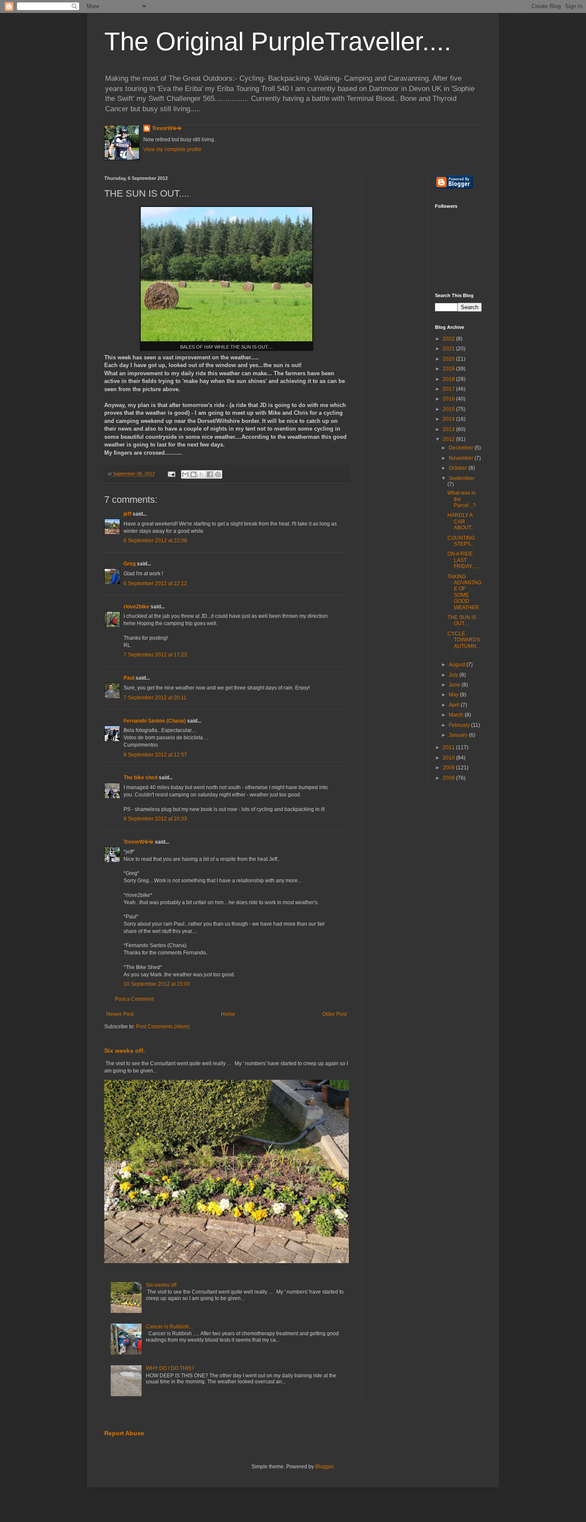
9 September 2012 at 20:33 (155, 819)
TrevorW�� (167, 128)
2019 (449, 369)
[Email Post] (171, 473)
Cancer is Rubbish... (169, 1327)
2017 (449, 389)
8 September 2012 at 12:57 (155, 755)
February (460, 725)
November (461, 458)
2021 (449, 349)
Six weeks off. (124, 1050)
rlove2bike (136, 607)
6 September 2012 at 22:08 (155, 541)
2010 (449, 758)
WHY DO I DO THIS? (170, 1368)
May (454, 695)
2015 (449, 409)
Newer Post (119, 1014)
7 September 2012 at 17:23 (155, 655)
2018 (449, 379)
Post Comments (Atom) (163, 1027)
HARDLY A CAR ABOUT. (459, 521)
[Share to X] (201, 474)
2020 (449, 359)
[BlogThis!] (193, 474)
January (459, 735)
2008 (449, 778)
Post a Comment (134, 999)
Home (228, 1014)
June (455, 685)
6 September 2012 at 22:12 (155, 583)
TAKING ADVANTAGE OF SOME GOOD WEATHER (464, 592)
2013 (449, 429)
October (458, 468)
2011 (449, 747)
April (455, 705)
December (461, 448)
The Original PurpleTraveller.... (277, 41)
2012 (449, 439)
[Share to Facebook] (209, 474)
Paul (129, 678)
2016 (449, 399)
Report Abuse (124, 1433)
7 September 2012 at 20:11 (155, 698)
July (454, 675)
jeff (127, 514)
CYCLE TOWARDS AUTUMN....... (464, 643)
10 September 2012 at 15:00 (157, 984)
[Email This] (185, 474)
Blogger (324, 1467)
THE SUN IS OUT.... (461, 620)
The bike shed (140, 778)
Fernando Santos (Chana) (155, 721)
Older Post (334, 1014)
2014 (449, 419)
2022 (449, 339)
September (461, 478)
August (457, 665)
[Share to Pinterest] (218, 474)
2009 (449, 768)
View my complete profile (172, 149)
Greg (130, 564)
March (457, 715)
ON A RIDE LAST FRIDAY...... (463, 560)
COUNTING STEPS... (461, 541)
